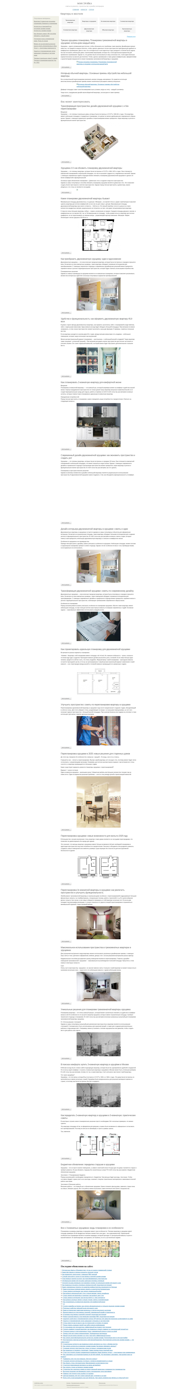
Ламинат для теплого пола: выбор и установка (78, 1373)
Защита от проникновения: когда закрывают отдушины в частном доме (44, 53)
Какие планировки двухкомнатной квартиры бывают (85, 198)
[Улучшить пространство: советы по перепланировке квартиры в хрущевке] (98, 730)
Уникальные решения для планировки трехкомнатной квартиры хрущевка (95, 1009)
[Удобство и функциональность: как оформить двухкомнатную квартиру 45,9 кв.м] (98, 360)
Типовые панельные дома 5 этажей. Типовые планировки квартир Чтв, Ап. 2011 (45, 60)
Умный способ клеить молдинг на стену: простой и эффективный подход (86, 1336)
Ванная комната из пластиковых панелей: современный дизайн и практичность (89, 1312)
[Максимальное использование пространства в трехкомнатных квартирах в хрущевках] (98, 986)
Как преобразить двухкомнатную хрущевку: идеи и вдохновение (91, 259)
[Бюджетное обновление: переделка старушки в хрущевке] (98, 1205)
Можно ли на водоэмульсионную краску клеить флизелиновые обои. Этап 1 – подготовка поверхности (45, 46)
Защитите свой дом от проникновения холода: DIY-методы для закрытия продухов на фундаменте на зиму (98, 1319)
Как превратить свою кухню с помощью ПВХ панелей (79, 1274)
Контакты (69, 1383)
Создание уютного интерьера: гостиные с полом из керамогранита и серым (87, 1361)
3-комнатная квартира (70, 30)
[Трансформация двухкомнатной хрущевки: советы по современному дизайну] (98, 626)
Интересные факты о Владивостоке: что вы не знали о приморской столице (87, 1270)
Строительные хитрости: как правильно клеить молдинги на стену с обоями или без (90, 1344)
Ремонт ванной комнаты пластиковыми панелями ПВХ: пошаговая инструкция (89, 1317)
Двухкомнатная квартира (89, 30)
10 (64, 1304)
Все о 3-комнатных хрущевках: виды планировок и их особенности (92, 1228)
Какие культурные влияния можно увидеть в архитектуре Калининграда (86, 1289)
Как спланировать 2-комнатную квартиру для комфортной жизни (91, 382)
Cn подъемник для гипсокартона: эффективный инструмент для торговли (87, 1327)
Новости (84, 9)
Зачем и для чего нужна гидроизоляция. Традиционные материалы (85, 1333)
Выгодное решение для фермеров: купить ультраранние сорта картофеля (87, 1371)
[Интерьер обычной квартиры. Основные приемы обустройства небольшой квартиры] (98, 85)
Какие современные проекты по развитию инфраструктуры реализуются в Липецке (89, 1287)
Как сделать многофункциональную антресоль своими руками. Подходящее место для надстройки (95, 1338)
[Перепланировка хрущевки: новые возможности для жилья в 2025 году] (98, 867)
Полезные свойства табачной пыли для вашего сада (80, 1308)
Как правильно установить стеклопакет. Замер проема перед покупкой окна (88, 1350)
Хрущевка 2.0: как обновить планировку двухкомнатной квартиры (91, 168)
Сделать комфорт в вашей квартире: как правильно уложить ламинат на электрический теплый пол (95, 1329)
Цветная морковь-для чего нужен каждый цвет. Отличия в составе (84, 1376)
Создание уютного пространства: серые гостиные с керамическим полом (87, 1348)
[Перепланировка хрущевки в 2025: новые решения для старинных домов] (98, 802)
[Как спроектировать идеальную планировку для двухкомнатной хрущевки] (98, 682)
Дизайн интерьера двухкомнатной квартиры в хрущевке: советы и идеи (94, 529)
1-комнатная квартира (127, 21)
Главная (76, 9)
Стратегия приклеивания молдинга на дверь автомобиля (82, 1365)
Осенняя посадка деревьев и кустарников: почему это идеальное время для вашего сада (91, 1283)
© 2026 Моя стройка (38, 1383)
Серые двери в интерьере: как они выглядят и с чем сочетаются (84, 1298)
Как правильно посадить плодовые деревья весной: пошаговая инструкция (87, 1285)
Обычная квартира (108, 30)
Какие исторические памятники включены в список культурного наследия (87, 1310)
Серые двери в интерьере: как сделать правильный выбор (82, 1291)
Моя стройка (84, 3)
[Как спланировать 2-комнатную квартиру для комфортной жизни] (98, 425)
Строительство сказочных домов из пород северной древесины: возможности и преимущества (94, 1369)
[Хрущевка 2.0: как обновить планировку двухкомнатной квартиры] (98, 189)
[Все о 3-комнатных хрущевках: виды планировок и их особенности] (98, 1248)
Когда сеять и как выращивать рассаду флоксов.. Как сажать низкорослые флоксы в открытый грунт (96, 1378)
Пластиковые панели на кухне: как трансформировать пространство (84, 1279)
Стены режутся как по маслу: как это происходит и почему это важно (85, 1323)
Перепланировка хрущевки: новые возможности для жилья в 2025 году (94, 835)
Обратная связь (102, 1383)
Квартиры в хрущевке (89, 21)
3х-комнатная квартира (108, 21)
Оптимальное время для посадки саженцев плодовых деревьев (83, 1281)
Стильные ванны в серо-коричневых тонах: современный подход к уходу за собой (90, 1331)
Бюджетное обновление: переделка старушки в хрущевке (88, 1164)
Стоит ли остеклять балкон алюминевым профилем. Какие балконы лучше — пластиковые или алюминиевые (99, 1352)
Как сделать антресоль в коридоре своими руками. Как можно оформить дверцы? (89, 1346)
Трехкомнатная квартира (70, 21)
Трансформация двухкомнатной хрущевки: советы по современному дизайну (97, 591)
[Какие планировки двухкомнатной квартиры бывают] (98, 235)
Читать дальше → (66, 67)
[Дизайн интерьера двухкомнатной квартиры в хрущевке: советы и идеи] (98, 566)
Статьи (91, 9)
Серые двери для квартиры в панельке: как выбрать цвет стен (83, 1295)
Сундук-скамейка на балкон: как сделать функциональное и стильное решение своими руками (94, 1306)
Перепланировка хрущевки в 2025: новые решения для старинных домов (95, 753)
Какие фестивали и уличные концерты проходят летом (80, 1272)
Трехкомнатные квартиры (127, 30)
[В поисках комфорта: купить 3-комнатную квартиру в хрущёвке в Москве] (98, 1095)
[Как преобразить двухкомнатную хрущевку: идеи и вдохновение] (98, 294)
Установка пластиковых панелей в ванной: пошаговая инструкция (84, 1314)
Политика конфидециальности (73, 1385)
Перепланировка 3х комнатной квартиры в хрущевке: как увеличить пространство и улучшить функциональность (92, 891)
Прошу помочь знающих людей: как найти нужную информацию (84, 1325)
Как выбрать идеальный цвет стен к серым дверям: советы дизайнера (86, 1293)
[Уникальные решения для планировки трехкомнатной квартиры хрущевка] (98, 1044)
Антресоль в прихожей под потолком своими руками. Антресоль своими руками (42, 28)
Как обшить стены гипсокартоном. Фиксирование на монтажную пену (85, 1363)
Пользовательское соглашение (78, 1383)
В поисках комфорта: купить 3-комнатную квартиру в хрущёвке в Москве (95, 1064)
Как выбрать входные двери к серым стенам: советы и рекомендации (86, 1300)
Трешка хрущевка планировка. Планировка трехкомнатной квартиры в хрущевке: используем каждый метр (94, 41)
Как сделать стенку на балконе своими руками (78, 1367)
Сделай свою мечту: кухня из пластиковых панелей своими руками (84, 1276)
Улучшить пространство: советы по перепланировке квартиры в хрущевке (95, 704)
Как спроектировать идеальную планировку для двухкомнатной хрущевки (95, 649)
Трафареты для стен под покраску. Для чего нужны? (80, 1359)
